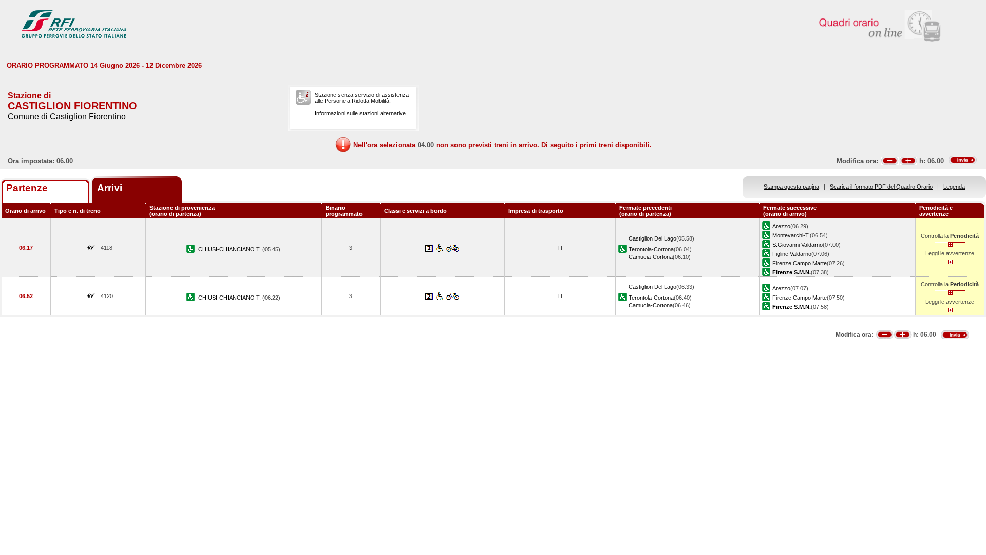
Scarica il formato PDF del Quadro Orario (881, 186)
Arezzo (781, 226)
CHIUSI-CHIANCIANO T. (230, 249)
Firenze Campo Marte (799, 263)
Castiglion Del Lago (652, 238)
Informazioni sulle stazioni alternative (360, 113)
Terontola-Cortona (651, 249)
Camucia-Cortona (651, 257)
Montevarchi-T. (791, 235)
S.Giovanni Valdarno (797, 245)
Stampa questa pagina (791, 186)
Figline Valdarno (791, 254)
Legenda (954, 186)
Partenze (27, 187)
